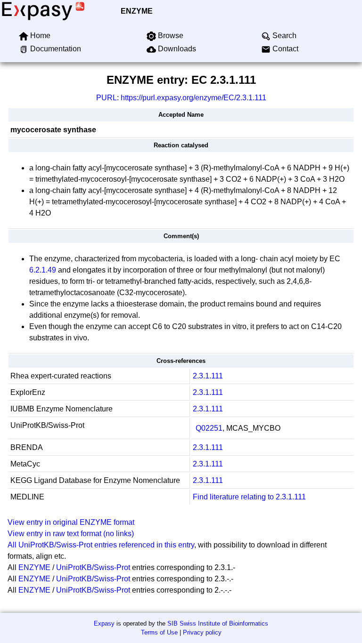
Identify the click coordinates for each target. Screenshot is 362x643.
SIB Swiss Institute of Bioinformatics (217, 623)
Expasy (104, 623)
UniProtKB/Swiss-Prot (93, 567)
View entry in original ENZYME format (71, 522)
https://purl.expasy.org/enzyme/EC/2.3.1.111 (193, 98)
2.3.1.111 (208, 376)
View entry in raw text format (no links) (71, 534)
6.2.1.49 (42, 270)
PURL (106, 98)
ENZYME (137, 11)
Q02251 (209, 428)
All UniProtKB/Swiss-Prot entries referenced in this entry (101, 545)
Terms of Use (159, 632)
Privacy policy (202, 632)
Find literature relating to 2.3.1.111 (249, 497)
